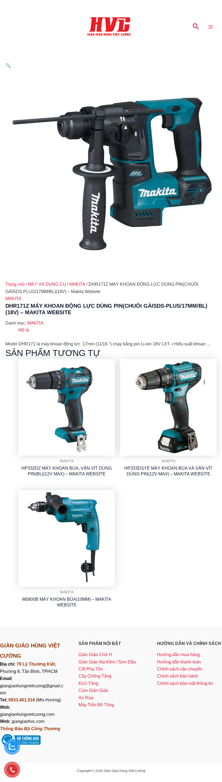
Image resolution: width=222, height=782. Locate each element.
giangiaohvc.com (22, 721)
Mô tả (23, 330)
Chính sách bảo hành (177, 676)
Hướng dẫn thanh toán (179, 662)
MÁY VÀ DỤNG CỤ (47, 284)
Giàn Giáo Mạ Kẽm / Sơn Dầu (107, 662)
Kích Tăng (88, 683)
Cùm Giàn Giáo (93, 690)
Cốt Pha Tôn (91, 669)
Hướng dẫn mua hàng (178, 654)
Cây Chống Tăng (95, 676)
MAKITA (77, 284)
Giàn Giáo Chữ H (95, 654)
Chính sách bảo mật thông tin (185, 683)
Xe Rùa (86, 697)
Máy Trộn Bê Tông (96, 704)
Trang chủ (15, 284)
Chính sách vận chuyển (179, 669)
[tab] (23, 330)
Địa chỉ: (8, 664)
